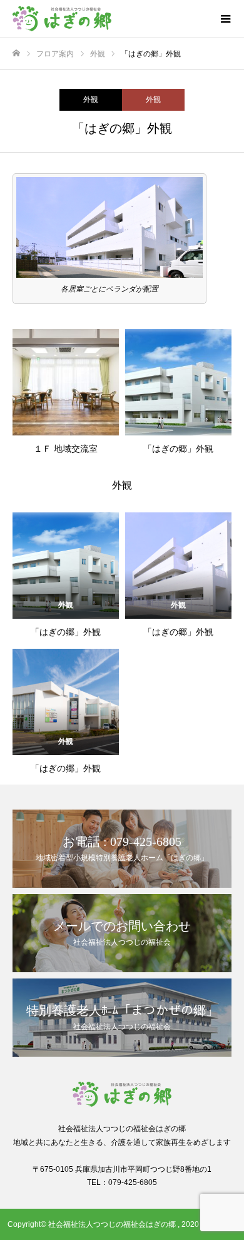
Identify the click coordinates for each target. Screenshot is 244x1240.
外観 (90, 99)
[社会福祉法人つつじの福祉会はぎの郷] (109, 18)
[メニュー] (225, 19)
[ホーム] (16, 53)
